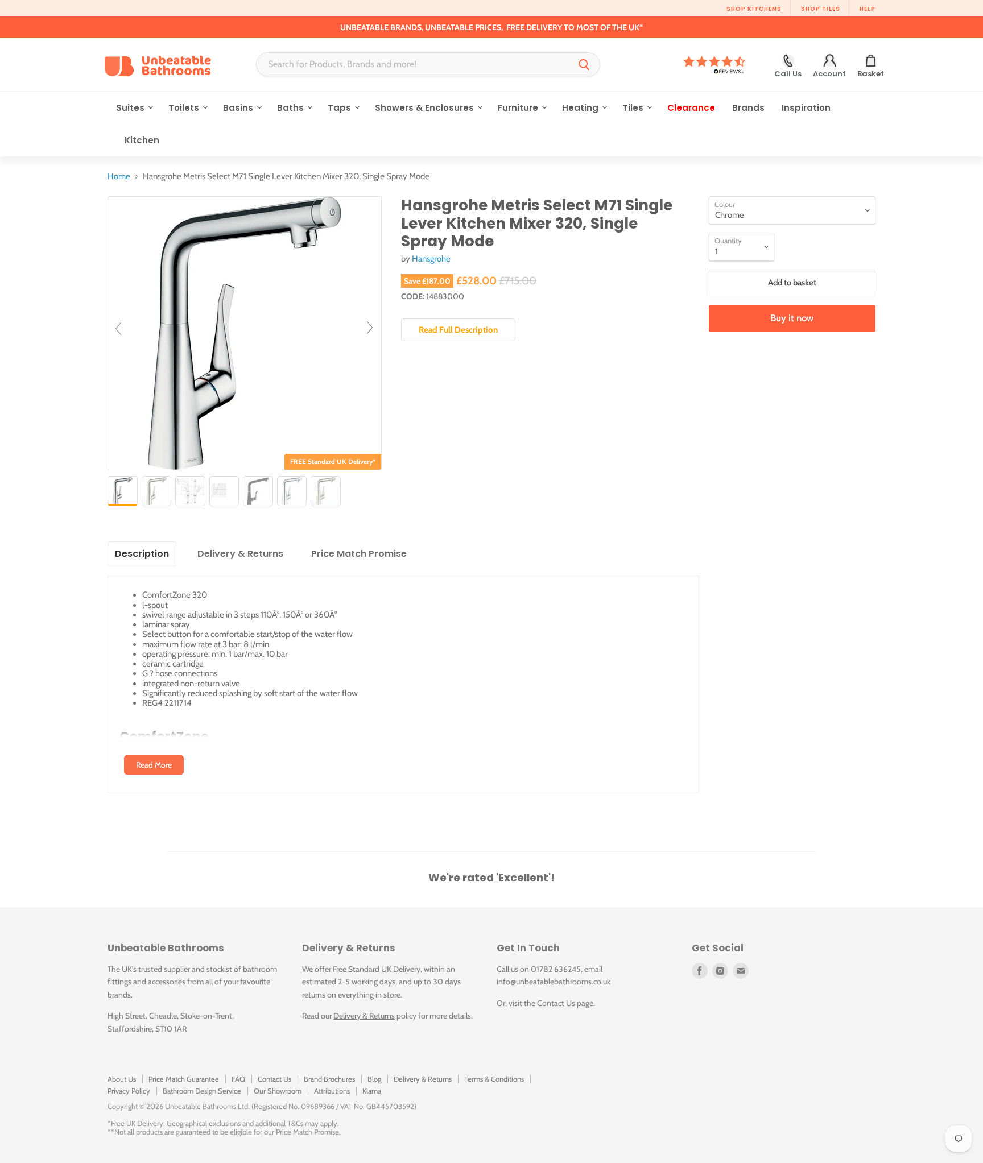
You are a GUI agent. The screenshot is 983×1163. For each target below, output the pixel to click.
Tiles (634, 108)
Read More (154, 765)
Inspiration (806, 108)
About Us (122, 1078)
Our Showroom (277, 1090)
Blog (374, 1078)
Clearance (691, 108)
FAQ (238, 1078)
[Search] (584, 64)
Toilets (184, 108)
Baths (291, 108)
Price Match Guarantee (183, 1078)
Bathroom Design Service (202, 1090)
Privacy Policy (129, 1090)
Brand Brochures (329, 1078)
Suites (131, 108)
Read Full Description (458, 330)
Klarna (371, 1090)
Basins (239, 108)
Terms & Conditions (494, 1078)
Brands (748, 108)
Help (867, 9)
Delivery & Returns (364, 1016)
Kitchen (142, 140)
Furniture (519, 108)
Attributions (332, 1090)
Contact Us (556, 1003)
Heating (581, 108)
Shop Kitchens (754, 9)
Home (119, 176)
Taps (340, 108)
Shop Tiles (820, 9)
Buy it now (791, 318)
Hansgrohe (431, 259)
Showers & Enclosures (425, 108)
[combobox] (413, 64)
